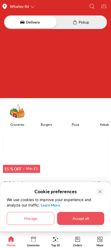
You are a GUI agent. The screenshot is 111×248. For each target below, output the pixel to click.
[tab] (11, 241)
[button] (92, 6)
